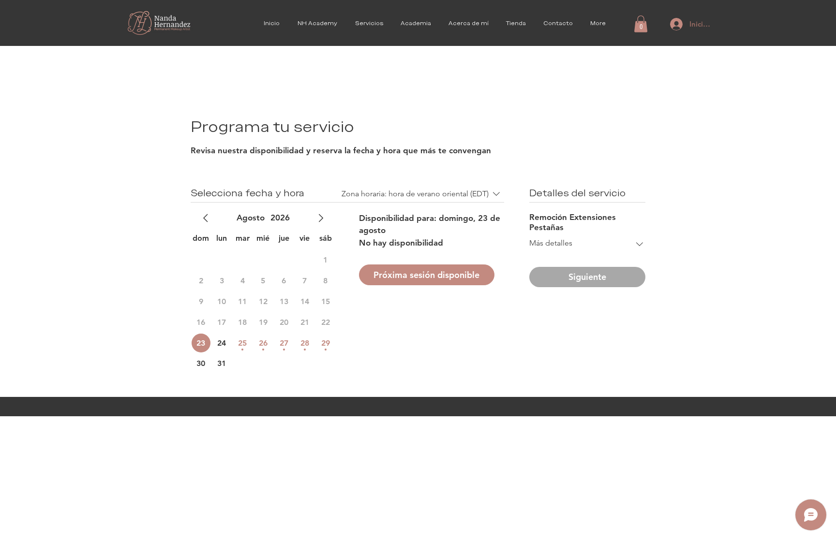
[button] (641, 23)
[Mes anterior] (205, 218)
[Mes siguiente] (321, 218)
